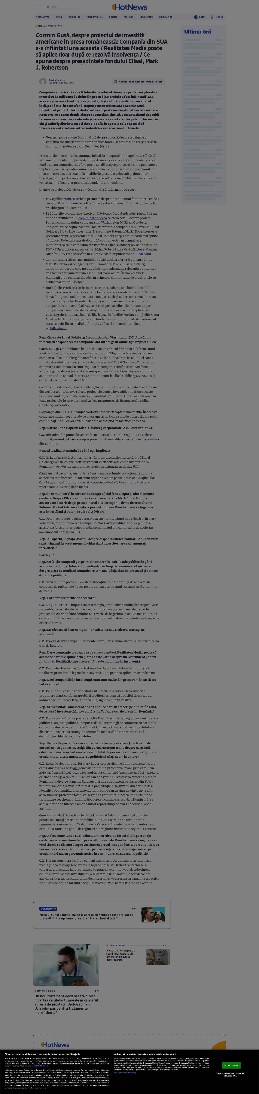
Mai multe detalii (41, 1066)
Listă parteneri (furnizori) (125, 1073)
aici (52, 1080)
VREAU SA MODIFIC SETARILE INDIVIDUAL (230, 1074)
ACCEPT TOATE (231, 1065)
